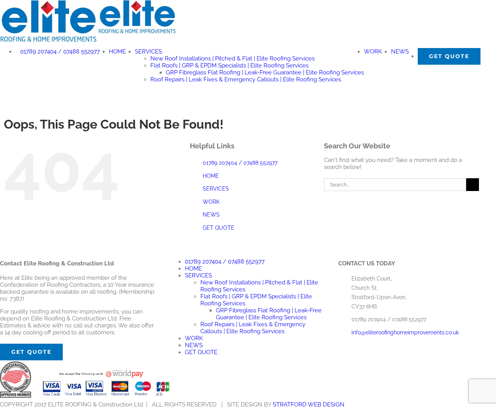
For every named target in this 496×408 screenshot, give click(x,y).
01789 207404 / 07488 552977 (240, 163)
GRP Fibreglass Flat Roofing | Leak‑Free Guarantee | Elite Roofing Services (269, 314)
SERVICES (216, 189)
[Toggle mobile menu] (2, 92)
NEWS (211, 215)
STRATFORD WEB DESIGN (308, 404)
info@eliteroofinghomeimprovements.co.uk (405, 332)
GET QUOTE (218, 228)
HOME (211, 176)
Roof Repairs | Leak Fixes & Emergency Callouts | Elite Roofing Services (252, 328)
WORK (211, 202)
